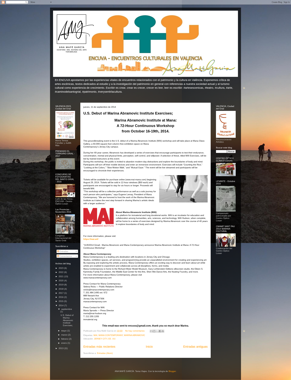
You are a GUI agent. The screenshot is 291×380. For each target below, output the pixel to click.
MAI (95, 335)
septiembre (66, 309)
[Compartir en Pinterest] (162, 331)
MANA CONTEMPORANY (111, 335)
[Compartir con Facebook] (159, 331)
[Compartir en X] (157, 331)
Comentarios (65, 256)
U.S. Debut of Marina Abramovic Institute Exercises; (128, 113)
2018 (61, 289)
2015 (61, 301)
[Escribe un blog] (154, 331)
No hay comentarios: (135, 331)
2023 (61, 268)
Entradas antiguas (195, 346)
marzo (64, 335)
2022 (61, 272)
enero (64, 343)
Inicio (149, 346)
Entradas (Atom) (105, 353)
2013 (61, 348)
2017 (61, 293)
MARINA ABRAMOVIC (134, 335)
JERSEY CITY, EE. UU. (105, 338)
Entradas (63, 251)
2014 (61, 305)
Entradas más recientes (99, 346)
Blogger (172, 371)
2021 (61, 276)
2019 (61, 284)
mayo (64, 330)
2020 (61, 280)
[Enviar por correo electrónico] (151, 331)
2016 (61, 297)
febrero (65, 339)
